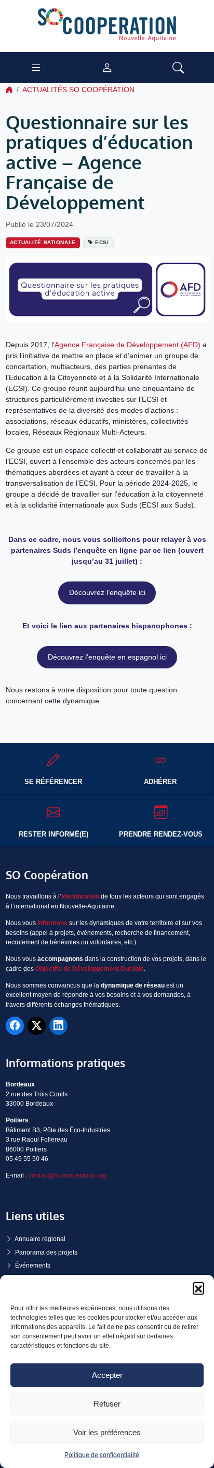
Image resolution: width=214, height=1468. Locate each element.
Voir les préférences (107, 1432)
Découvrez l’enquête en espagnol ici (107, 657)
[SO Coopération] (107, 25)
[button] (198, 1288)
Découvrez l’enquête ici (107, 592)
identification (80, 896)
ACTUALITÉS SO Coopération (78, 89)
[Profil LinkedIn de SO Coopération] (58, 1026)
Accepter (107, 1375)
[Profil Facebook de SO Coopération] (15, 1026)
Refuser (107, 1403)
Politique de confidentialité (101, 1455)
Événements (32, 1265)
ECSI (102, 242)
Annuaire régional (40, 1239)
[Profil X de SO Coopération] (37, 1026)
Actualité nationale (43, 242)
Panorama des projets (46, 1252)
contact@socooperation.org (67, 1175)
